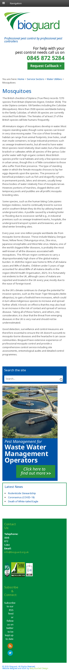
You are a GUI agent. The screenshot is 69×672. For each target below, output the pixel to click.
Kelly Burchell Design (39, 668)
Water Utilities (54, 79)
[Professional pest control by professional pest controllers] (31, 29)
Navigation (16, 3)
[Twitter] (10, 653)
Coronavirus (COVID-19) (21, 497)
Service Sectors (35, 79)
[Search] (61, 379)
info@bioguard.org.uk (16, 552)
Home (21, 79)
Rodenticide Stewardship (22, 493)
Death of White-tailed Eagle (23, 501)
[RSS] (10, 646)
